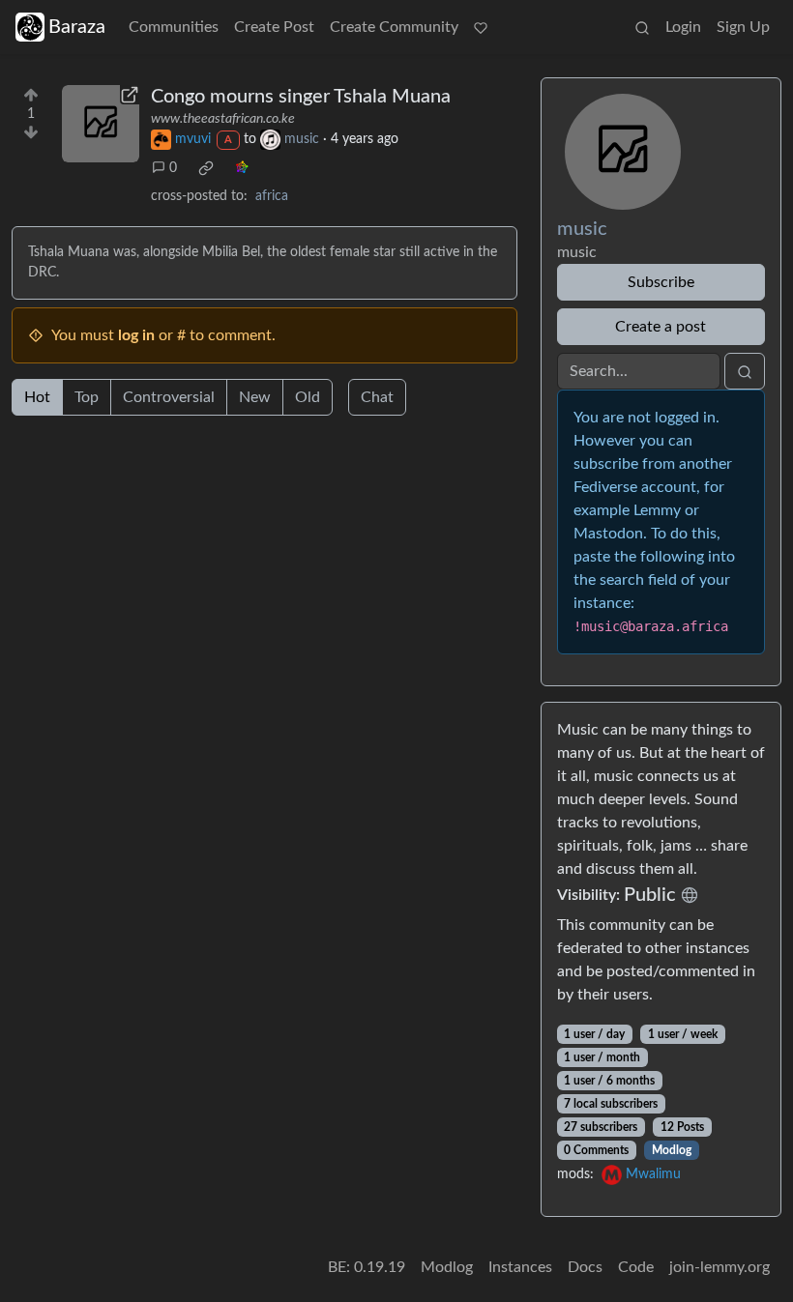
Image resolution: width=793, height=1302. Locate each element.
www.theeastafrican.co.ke (223, 119)
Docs (585, 1267)
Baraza (76, 27)
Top (86, 397)
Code (636, 1267)
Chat (377, 397)
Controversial (169, 397)
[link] (206, 168)
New (255, 397)
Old (307, 397)
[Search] (642, 27)
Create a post (660, 326)
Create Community (394, 27)
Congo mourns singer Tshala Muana (301, 96)
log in (136, 335)
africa (271, 196)
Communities (174, 27)
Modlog (671, 1150)
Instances (520, 1267)
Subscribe (661, 282)
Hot (37, 397)
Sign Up (743, 27)
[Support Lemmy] (480, 27)
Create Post (274, 27)
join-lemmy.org (719, 1267)
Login (683, 27)
